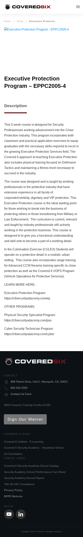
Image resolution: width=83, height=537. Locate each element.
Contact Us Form (21, 394)
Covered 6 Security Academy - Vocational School (34, 447)
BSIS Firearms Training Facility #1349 (27, 405)
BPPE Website (13, 496)
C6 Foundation (13, 453)
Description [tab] (15, 105)
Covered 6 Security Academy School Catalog (31, 465)
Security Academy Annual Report (24, 477)
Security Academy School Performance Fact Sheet (35, 471)
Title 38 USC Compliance (19, 484)
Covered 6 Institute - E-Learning (23, 441)
